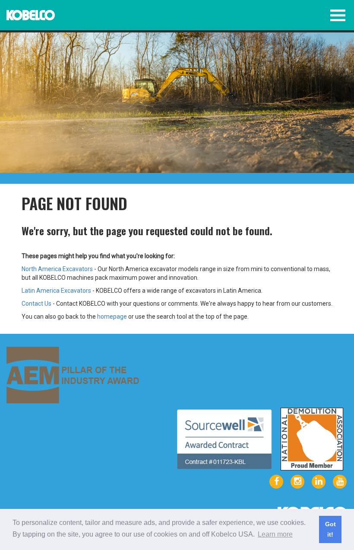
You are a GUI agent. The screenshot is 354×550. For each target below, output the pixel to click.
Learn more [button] (275, 534)
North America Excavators (57, 268)
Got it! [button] (330, 529)
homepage (112, 316)
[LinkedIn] (319, 482)
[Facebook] (276, 482)
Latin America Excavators (56, 290)
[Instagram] (297, 482)
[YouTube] (340, 482)
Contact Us (36, 303)
